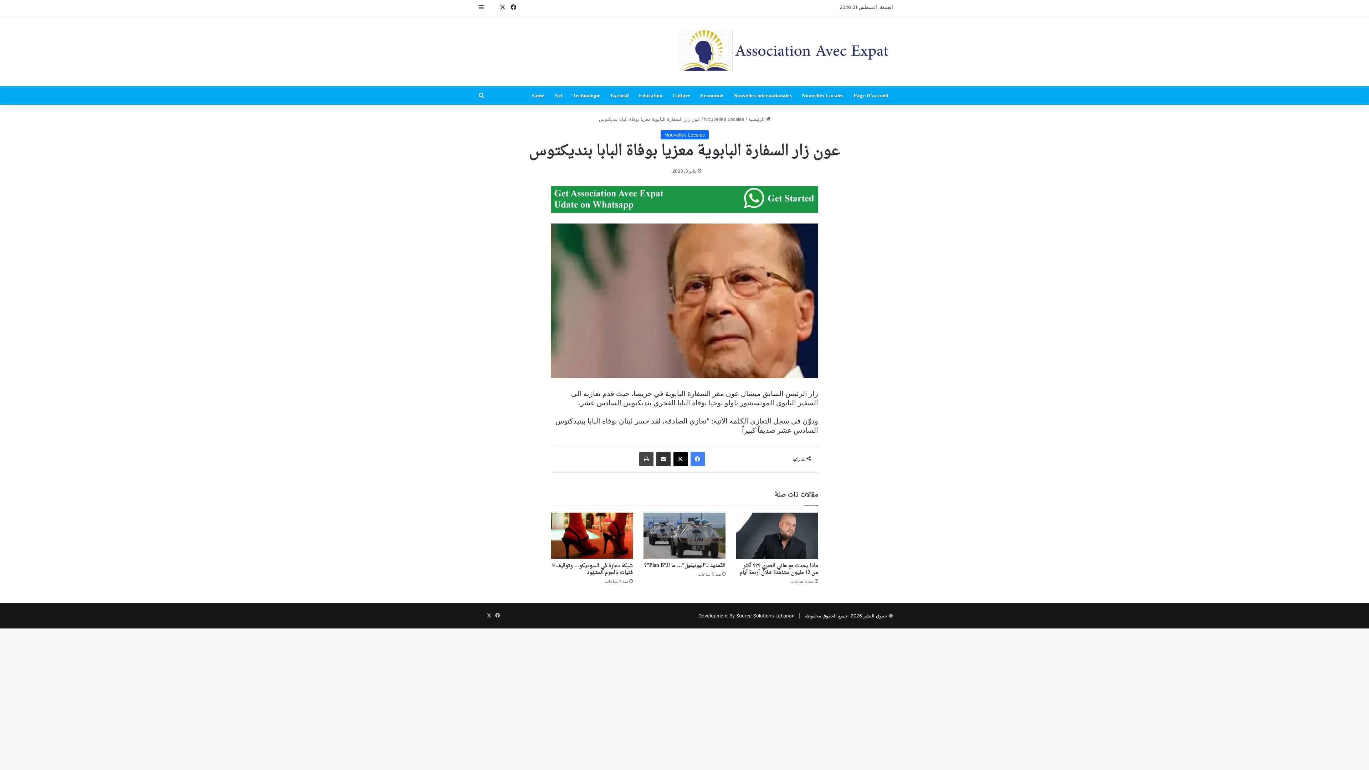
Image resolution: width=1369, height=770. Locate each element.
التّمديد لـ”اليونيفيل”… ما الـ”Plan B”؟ (684, 565)
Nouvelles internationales (762, 95)
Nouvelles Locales (823, 95)
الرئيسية (757, 119)
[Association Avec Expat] (786, 50)
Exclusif (619, 95)
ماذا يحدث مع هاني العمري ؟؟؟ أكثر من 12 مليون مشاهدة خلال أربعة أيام (779, 569)
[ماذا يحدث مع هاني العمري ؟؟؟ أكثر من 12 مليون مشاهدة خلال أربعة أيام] (777, 536)
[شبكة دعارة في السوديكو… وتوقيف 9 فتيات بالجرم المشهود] (592, 536)
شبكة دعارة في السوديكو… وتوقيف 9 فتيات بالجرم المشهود (592, 569)
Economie (711, 95)
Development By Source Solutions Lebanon (746, 615)
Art (558, 95)
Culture (681, 95)
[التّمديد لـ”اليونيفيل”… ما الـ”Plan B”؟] (684, 536)
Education (650, 95)
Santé (538, 95)
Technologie (586, 95)
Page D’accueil (870, 95)
